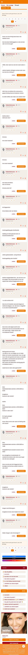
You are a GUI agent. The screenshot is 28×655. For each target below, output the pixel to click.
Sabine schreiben (14, 639)
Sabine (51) (5, 636)
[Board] (14, 30)
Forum (3, 5)
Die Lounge (10, 5)
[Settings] (9, 30)
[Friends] (12, 30)
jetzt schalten (14, 643)
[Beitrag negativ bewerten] (21, 32)
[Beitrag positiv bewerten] (25, 32)
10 (15, 21)
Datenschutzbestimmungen (9, 651)
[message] (7, 30)
